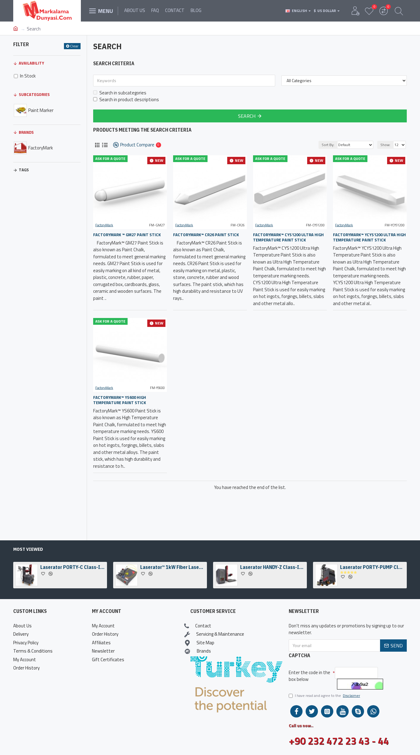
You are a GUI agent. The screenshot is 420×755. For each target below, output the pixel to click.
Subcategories (34, 94)
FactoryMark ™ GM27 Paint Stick (127, 234)
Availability (31, 63)
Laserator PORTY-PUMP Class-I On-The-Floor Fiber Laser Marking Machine (372, 567)
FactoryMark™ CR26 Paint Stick (206, 234)
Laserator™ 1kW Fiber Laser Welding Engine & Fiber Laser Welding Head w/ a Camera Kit (172, 567)
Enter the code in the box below (309, 676)
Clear (74, 46)
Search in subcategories (122, 92)
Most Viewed (28, 549)
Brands (26, 132)
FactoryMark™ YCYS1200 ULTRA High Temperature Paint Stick (369, 237)
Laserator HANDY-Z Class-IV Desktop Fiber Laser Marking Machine (272, 567)
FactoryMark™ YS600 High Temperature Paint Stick (119, 400)
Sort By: (328, 145)
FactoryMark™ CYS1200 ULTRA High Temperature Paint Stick (288, 237)
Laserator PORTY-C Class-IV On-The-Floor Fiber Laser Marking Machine (72, 567)
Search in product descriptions (129, 99)
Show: (385, 145)
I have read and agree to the (327, 695)
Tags (24, 170)
